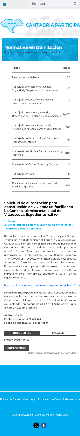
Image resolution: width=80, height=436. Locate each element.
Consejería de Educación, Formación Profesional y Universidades (32, 101)
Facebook (44, 425)
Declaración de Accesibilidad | (38, 414)
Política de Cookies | (11, 399)
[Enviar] (75, 4)
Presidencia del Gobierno (26, 77)
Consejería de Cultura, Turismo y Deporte (35, 164)
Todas (16, 68)
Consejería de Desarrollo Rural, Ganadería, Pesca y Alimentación (35, 140)
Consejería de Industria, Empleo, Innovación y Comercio (37, 153)
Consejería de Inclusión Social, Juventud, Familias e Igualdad (34, 185)
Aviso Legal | (30, 399)
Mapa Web (62, 414)
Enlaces (58, 333)
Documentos (22, 333)
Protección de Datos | (50, 399)
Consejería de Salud (23, 173)
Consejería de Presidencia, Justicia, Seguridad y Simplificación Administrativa (35, 88)
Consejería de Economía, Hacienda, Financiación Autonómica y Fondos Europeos (36, 127)
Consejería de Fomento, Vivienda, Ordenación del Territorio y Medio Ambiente (36, 114)
